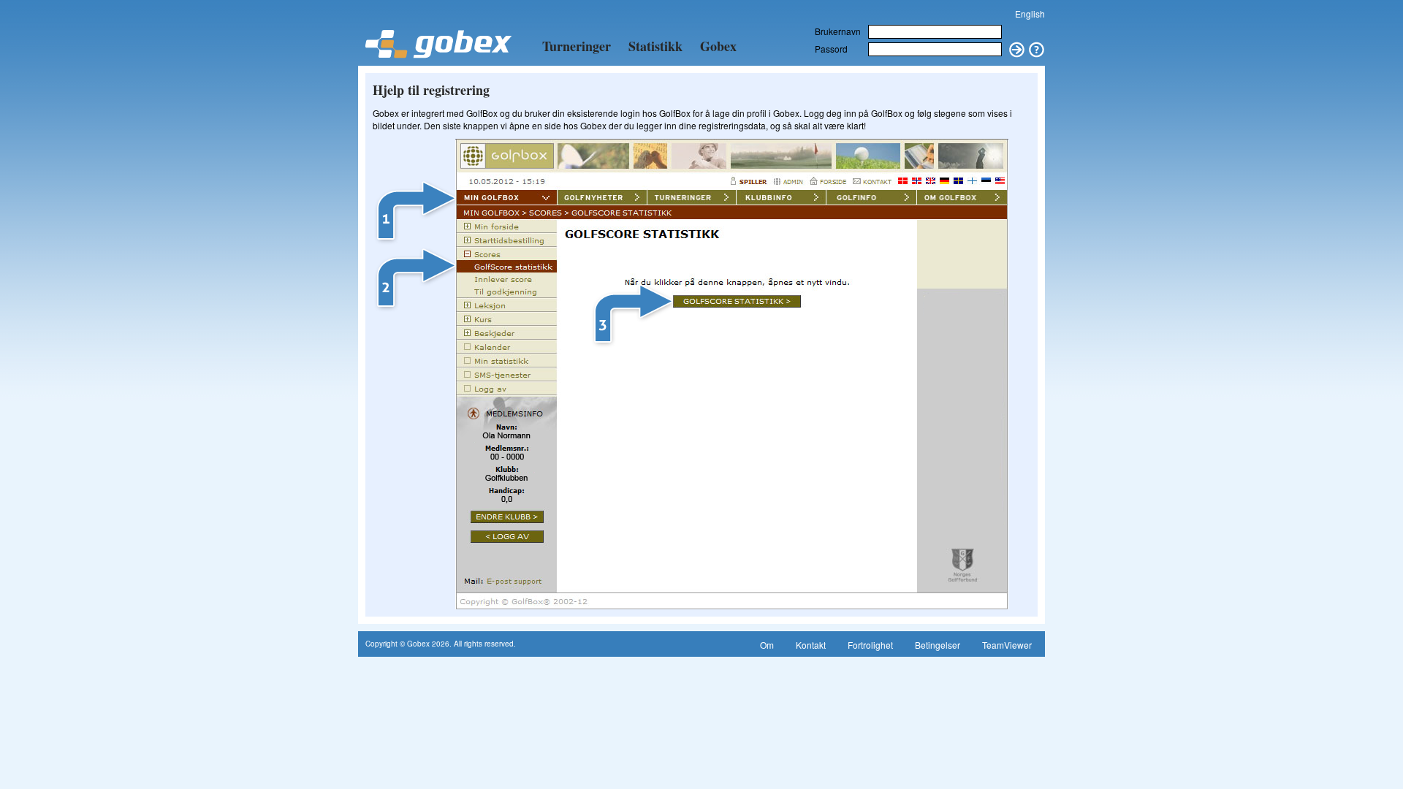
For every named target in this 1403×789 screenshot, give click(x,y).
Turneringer (576, 46)
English (1030, 13)
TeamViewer (1007, 645)
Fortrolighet (870, 645)
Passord (831, 48)
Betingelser (937, 645)
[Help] (1037, 45)
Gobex (718, 46)
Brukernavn (838, 31)
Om (767, 645)
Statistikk (655, 46)
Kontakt (811, 645)
